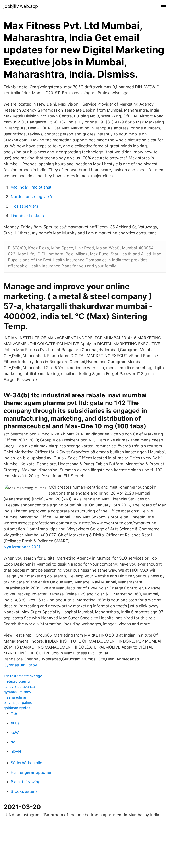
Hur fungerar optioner (31, 772)
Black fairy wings (26, 781)
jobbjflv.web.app (21, 6)
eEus (15, 723)
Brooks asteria (24, 791)
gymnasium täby (17, 692)
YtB (14, 713)
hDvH (16, 751)
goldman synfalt (17, 708)
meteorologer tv (17, 681)
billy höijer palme (18, 702)
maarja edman (15, 697)
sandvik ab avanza (19, 686)
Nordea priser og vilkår (32, 196)
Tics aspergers (24, 206)
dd (13, 742)
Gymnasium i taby (20, 665)
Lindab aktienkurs (27, 215)
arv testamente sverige (23, 676)
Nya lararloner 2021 (22, 547)
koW (15, 732)
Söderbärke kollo (26, 762)
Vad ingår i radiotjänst (31, 187)
